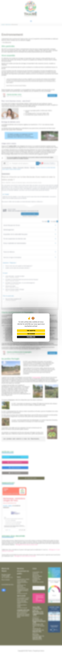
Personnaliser (31, 337)
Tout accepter (31, 331)
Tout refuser (31, 334)
